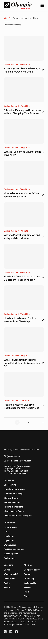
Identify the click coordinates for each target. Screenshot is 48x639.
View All (7, 18)
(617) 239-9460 (24, 466)
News (35, 18)
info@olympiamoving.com (19, 461)
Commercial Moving (22, 18)
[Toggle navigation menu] (42, 5)
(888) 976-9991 (14, 456)
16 (28, 422)
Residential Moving (12, 25)
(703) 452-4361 (21, 471)
